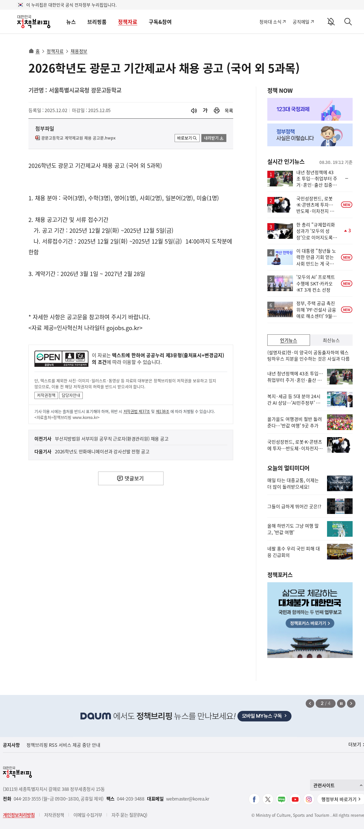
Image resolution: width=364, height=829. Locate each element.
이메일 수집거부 (87, 815)
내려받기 (211, 138)
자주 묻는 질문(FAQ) (129, 815)
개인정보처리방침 (19, 815)
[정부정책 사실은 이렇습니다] (310, 135)
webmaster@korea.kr (187, 798)
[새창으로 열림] (216, 110)
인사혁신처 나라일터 (81, 328)
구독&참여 (160, 22)
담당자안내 (71, 395)
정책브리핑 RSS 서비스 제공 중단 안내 (63, 745)
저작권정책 (46, 395)
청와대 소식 (270, 21)
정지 (341, 703)
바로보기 (184, 138)
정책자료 (127, 22)
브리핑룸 (97, 22)
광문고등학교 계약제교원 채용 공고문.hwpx (78, 138)
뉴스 (71, 22)
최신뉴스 (331, 340)
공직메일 (301, 21)
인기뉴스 (288, 340)
